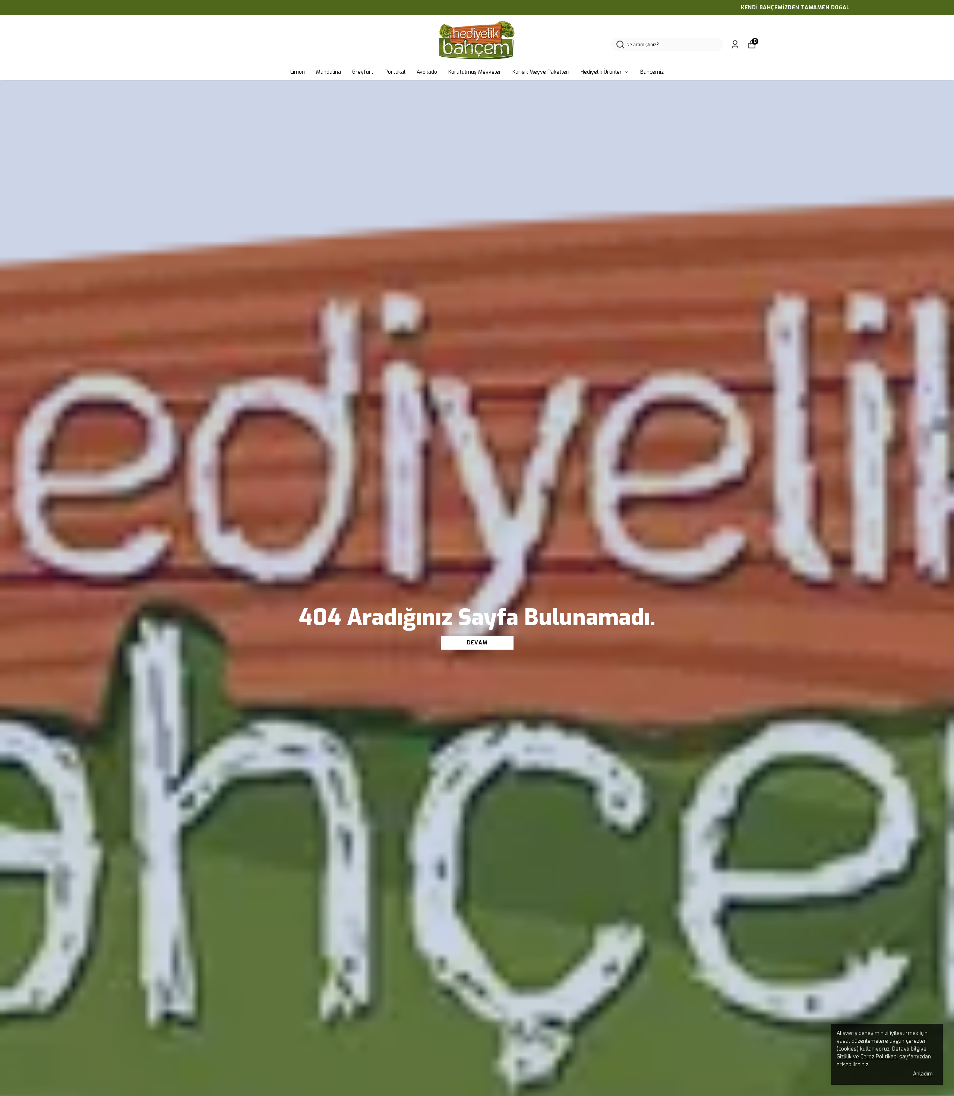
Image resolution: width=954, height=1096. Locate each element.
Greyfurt (362, 72)
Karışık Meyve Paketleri (540, 72)
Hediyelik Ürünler (601, 72)
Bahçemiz (652, 72)
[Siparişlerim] (735, 44)
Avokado (427, 72)
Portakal (395, 72)
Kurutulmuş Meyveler (474, 72)
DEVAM (477, 642)
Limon (297, 72)
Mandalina (328, 72)
